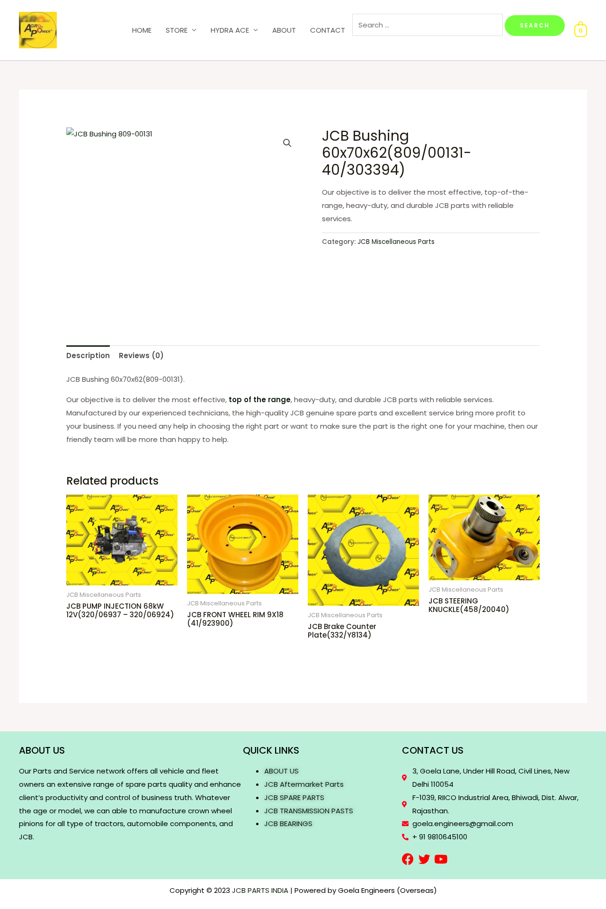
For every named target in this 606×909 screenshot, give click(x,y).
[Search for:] (428, 25)
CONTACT (327, 30)
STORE (176, 30)
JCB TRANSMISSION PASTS (308, 811)
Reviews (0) (141, 355)
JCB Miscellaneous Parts (396, 241)
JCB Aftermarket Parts (304, 784)
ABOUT (284, 30)
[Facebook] (408, 859)
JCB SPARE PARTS (294, 797)
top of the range (260, 400)
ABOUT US (281, 771)
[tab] (88, 355)
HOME (142, 30)
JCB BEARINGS (288, 823)
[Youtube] (441, 859)
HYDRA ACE (230, 30)
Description (88, 355)
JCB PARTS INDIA (260, 890)
